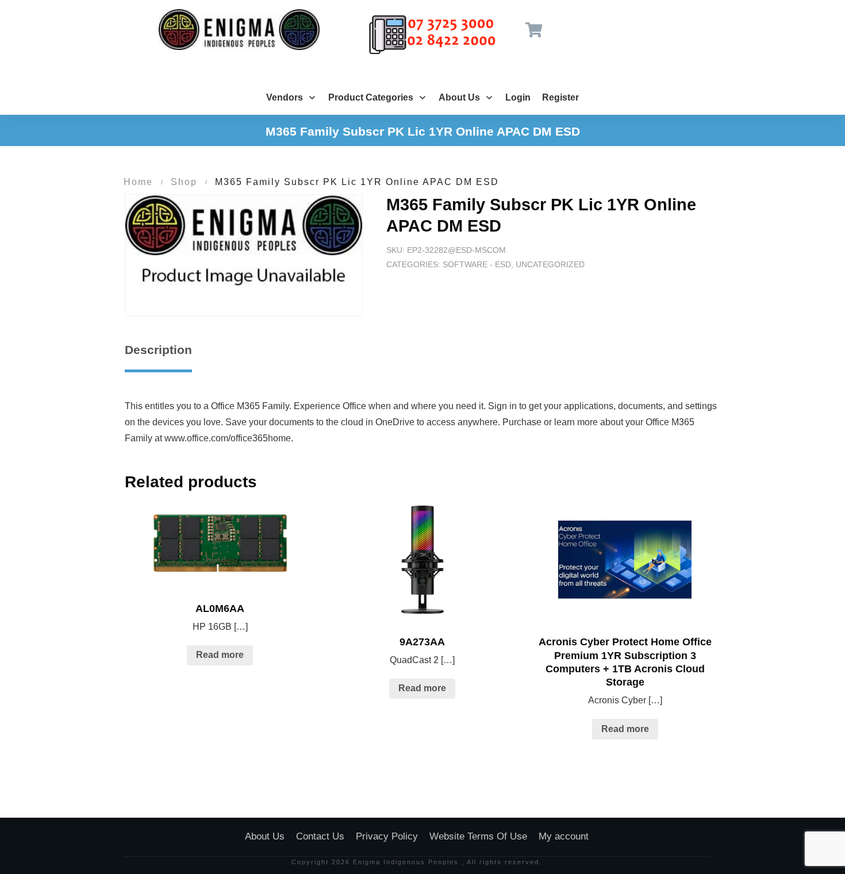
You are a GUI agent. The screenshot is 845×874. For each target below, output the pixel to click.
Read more (220, 655)
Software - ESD (477, 264)
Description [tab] (158, 349)
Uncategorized (550, 264)
